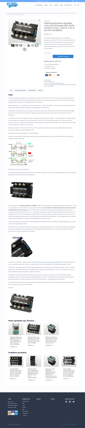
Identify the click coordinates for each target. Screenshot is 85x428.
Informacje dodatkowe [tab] (20, 90)
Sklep (46, 5)
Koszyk (24, 415)
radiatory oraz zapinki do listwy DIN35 (51, 262)
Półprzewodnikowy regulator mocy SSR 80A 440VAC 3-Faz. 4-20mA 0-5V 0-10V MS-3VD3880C (34, 340)
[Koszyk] (75, 5)
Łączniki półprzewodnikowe (57, 83)
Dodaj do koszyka (63, 56)
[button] (39, 20)
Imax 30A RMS (52, 84)
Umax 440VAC (51, 85)
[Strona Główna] (6, 13)
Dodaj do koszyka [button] (15, 350)
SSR (47, 85)
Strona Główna (39, 5)
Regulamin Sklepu (74, 424)
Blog (61, 5)
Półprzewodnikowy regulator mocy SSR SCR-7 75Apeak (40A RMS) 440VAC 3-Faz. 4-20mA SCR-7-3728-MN (16, 340)
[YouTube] (73, 401)
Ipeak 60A (57, 84)
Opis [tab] (11, 90)
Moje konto (25, 413)
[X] (75, 1)
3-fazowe (47, 21)
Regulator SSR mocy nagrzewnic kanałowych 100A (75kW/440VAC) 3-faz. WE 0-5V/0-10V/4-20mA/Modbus (33, 373)
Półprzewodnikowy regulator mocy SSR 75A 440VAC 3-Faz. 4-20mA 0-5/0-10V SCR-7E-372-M (51, 340)
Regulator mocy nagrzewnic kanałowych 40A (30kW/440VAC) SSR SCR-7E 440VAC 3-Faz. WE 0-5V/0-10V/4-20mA (51, 373)
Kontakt (56, 5)
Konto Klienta (25, 411)
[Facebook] (73, 1)
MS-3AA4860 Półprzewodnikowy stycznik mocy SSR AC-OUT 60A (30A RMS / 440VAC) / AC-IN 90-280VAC (69, 372)
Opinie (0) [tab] (40, 90)
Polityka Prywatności (66, 424)
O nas (50, 5)
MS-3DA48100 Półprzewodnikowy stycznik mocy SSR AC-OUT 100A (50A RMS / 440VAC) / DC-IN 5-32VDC (15, 372)
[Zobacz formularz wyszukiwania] (77, 5)
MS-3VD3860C (61, 84)
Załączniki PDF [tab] (32, 90)
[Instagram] (78, 1)
